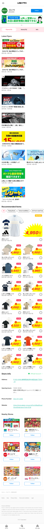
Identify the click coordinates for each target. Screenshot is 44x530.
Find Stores (22, 528)
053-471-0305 (18, 399)
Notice (3, 497)
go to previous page (3, 3)
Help (8, 497)
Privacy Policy (14, 497)
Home (6, 528)
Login (32, 497)
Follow (37, 11)
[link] (4, 11)
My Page (37, 528)
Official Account (35, 374)
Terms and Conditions (24, 497)
